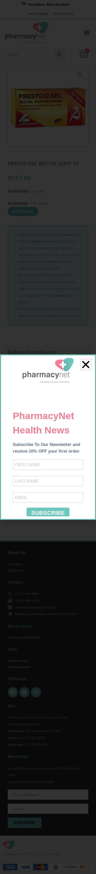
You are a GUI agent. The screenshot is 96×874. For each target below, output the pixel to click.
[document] (48, 437)
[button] (86, 364)
